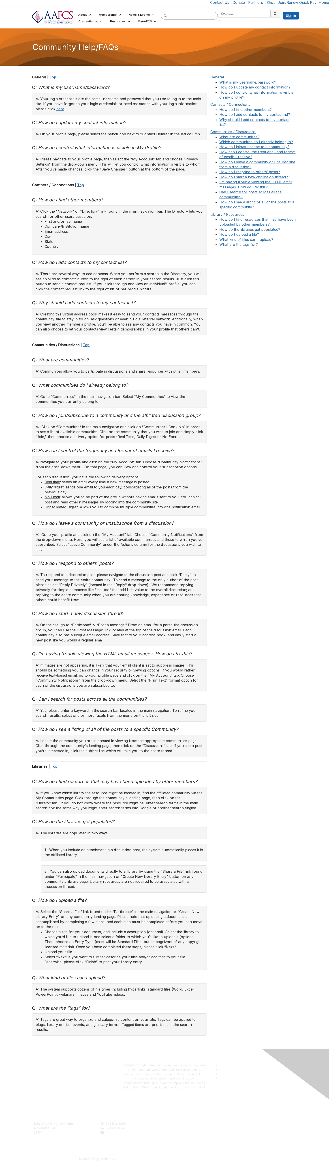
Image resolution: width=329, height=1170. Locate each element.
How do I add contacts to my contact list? (254, 114)
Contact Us (219, 2)
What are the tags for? (238, 244)
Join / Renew (176, 1124)
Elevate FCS (175, 1132)
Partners (255, 2)
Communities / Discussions (233, 132)
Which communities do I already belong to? (256, 142)
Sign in (291, 15)
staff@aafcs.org (117, 1132)
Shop (271, 2)
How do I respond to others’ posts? (249, 172)
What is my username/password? (247, 82)
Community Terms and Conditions (257, 1132)
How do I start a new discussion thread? (253, 177)
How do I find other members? (245, 109)
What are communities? (239, 137)
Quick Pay (307, 2)
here (60, 109)
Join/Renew (288, 2)
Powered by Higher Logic (231, 1159)
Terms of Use (242, 1124)
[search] (165, 15)
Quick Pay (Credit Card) (184, 1137)
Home (324, 2)
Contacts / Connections (230, 104)
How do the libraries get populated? (249, 229)
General (217, 77)
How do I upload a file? (239, 234)
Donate (239, 2)
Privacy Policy (243, 1128)
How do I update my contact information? (255, 87)
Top (52, 77)
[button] (85, 14)
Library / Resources (227, 214)
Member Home (177, 1141)
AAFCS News (176, 1128)
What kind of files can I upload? (246, 239)
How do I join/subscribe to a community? (254, 147)
